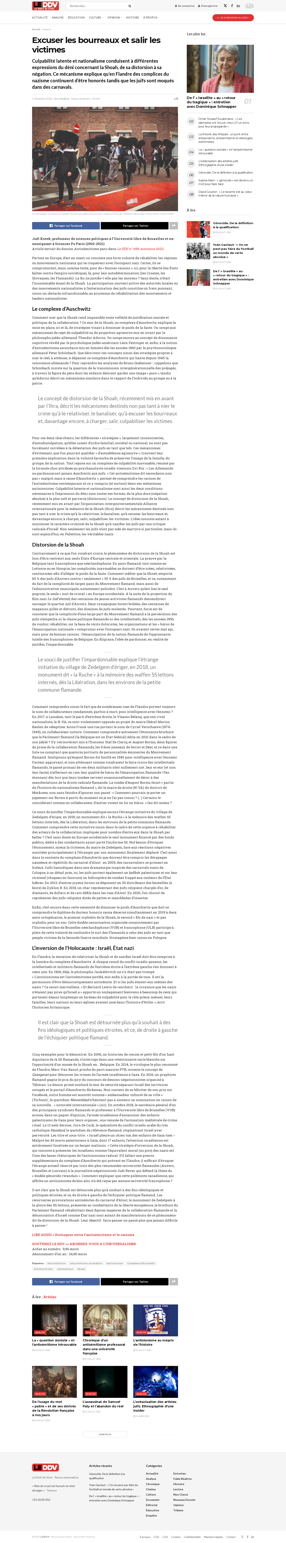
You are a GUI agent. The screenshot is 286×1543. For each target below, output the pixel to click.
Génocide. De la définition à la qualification (225, 172)
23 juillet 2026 (92, 1359)
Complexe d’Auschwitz (141, 1263)
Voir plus (105, 1434)
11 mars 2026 (142, 1416)
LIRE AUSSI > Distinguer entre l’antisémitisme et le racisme (83, 1234)
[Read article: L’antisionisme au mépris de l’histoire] (155, 1320)
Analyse (58, 17)
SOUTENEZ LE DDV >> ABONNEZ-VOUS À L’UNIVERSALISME (84, 1244)
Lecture (178, 1489)
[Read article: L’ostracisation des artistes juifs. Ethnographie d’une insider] (155, 1382)
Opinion (114, 17)
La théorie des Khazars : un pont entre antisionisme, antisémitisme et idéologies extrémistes (225, 138)
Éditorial (151, 1505)
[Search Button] (131, 6)
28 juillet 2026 (223, 232)
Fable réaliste (182, 1478)
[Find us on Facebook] (232, 6)
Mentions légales (213, 1537)
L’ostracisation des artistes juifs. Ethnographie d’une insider (154, 1406)
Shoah (81, 1268)
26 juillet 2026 (223, 262)
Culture (95, 17)
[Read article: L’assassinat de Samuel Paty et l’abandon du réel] (105, 1382)
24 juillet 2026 (42, 1350)
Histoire (132, 17)
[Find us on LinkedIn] (238, 6)
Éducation (76, 17)
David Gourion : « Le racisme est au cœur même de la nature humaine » (225, 193)
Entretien (179, 1473)
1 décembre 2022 (42, 98)
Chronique (153, 1484)
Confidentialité (192, 1537)
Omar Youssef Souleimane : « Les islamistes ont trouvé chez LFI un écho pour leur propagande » (223, 122)
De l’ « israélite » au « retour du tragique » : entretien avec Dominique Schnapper (211, 102)
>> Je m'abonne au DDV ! (233, 17)
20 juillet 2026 (143, 1350)
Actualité (40, 17)
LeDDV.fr (45, 1536)
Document (153, 1499)
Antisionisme (115, 1263)
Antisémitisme (56, 1263)
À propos (150, 17)
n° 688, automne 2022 (140, 249)
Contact (230, 1537)
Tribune (178, 1510)
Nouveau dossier (184, 1499)
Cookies (176, 1537)
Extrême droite (43, 1268)
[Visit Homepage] (45, 6)
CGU (156, 1537)
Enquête (151, 1515)
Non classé (180, 1494)
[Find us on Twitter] (225, 6)
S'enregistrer (209, 5)
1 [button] (152, 362)
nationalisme (65, 1268)
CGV (165, 1537)
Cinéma (151, 1489)
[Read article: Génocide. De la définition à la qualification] (198, 229)
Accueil (36, 29)
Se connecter (186, 5)
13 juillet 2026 (92, 1411)
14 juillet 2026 (42, 1420)
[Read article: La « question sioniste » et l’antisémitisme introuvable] (54, 1320)
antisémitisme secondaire (86, 1263)
